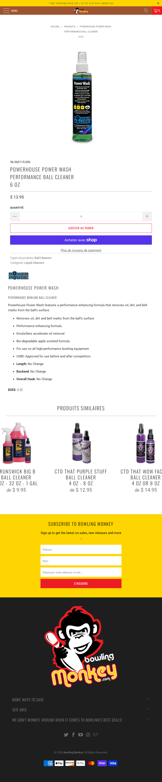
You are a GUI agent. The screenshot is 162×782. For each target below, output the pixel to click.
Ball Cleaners (43, 258)
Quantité (16, 207)
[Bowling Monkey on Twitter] (66, 735)
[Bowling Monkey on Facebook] (73, 735)
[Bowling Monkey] (81, 10)
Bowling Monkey (73, 752)
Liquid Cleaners (34, 262)
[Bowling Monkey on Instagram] (88, 735)
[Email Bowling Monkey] (95, 735)
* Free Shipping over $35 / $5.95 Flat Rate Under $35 (81, 3)
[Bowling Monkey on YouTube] (81, 735)
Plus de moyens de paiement (81, 250)
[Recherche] (147, 10)
